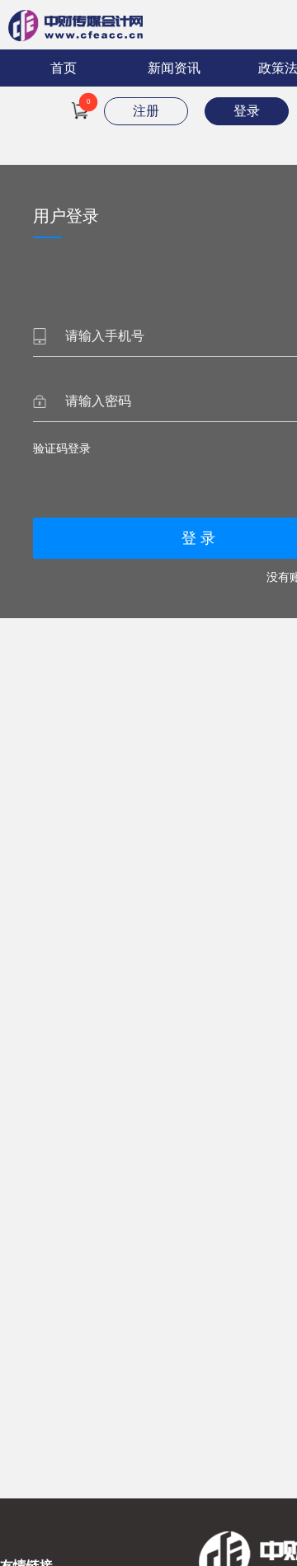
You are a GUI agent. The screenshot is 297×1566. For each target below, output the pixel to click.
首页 (63, 68)
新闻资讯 (174, 68)
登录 (246, 111)
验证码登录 (62, 448)
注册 (146, 111)
